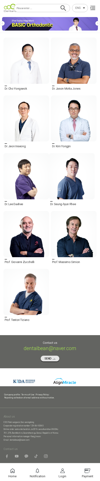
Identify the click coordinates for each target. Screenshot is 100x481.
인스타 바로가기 (46, 456)
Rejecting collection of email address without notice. (29, 398)
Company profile (12, 394)
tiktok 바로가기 (36, 456)
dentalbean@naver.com (20, 440)
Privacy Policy (42, 394)
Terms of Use (27, 394)
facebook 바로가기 (6, 456)
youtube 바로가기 (16, 456)
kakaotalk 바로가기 (26, 456)
